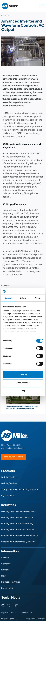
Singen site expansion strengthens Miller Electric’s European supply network (22, 407)
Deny (23, 390)
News (4, 575)
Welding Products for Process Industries (19, 535)
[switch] (39, 348)
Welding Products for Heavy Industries (19, 541)
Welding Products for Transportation (17, 529)
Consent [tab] (8, 298)
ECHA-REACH (7, 588)
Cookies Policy (26, 612)
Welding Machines (9, 477)
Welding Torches (9, 483)
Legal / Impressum (8, 612)
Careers (5, 569)
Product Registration (10, 581)
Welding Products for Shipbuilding (17, 523)
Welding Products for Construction (17, 517)
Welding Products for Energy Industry (18, 511)
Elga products (7, 495)
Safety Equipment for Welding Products (19, 489)
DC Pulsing (22, 133)
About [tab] (37, 298)
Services (5, 557)
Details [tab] (23, 298)
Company (6, 563)
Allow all (23, 375)
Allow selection (23, 383)
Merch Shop (12, 619)
